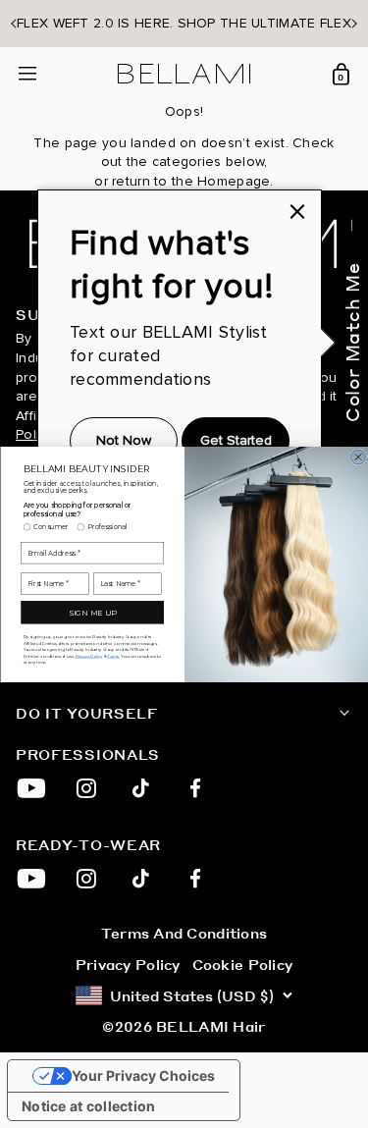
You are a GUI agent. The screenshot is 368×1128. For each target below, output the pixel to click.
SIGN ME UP (92, 612)
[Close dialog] (357, 457)
